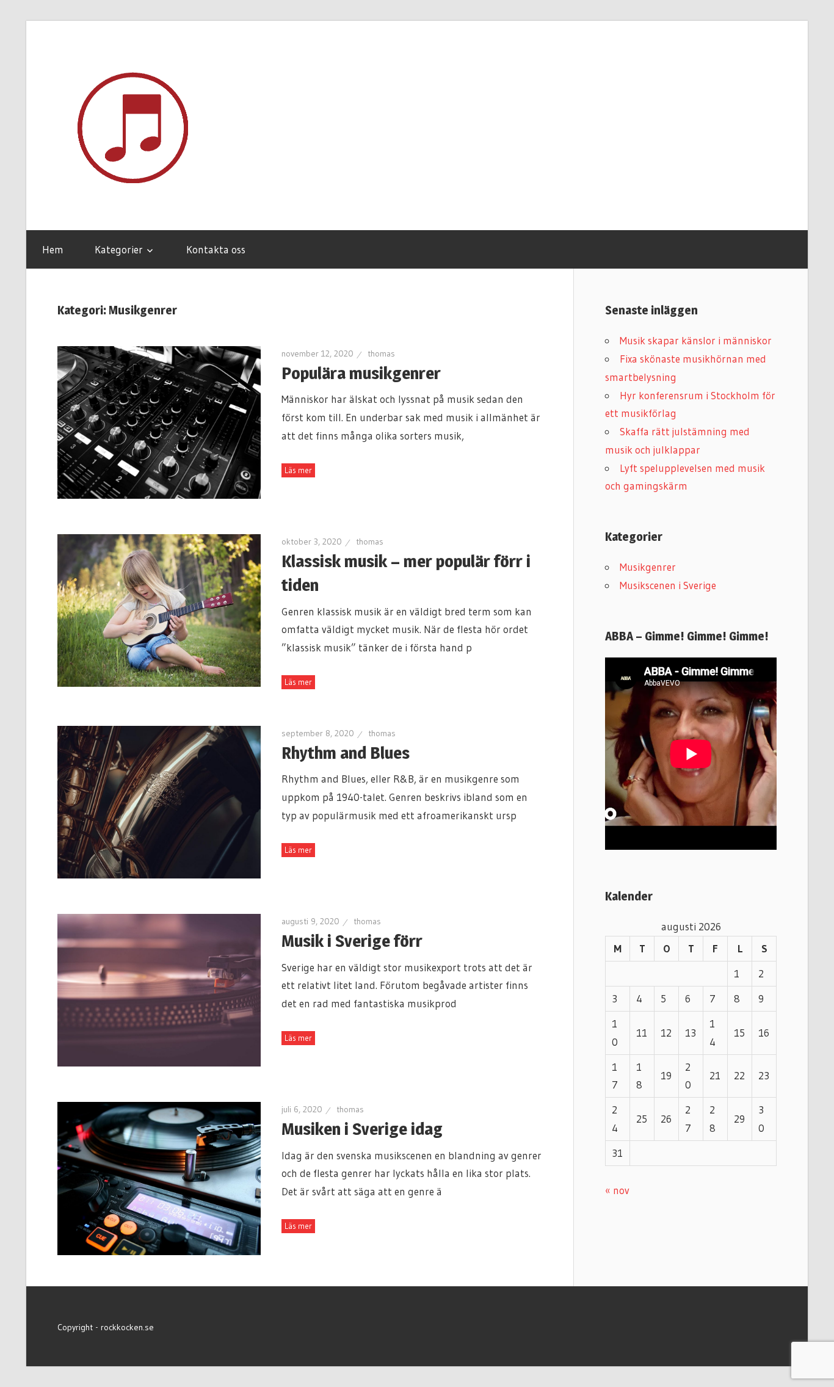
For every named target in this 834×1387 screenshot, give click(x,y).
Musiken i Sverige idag (362, 1128)
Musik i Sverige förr (351, 940)
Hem (52, 249)
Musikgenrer (648, 566)
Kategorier (119, 249)
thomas (381, 353)
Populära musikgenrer (361, 373)
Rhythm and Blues (345, 752)
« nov (617, 1190)
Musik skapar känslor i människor (696, 340)
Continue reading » (298, 470)
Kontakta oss (215, 249)
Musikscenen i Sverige (668, 585)
